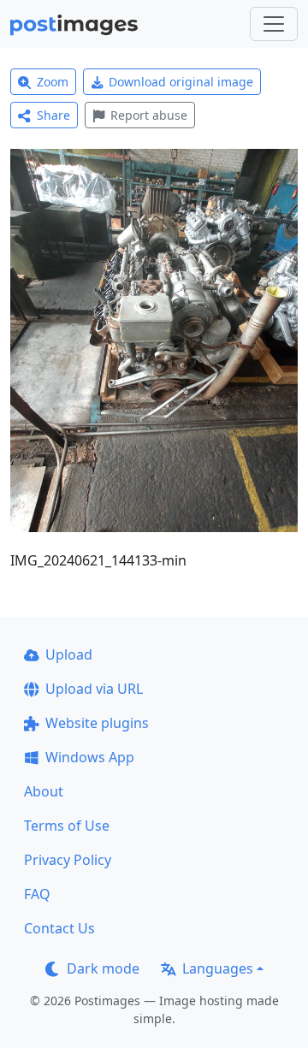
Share (53, 115)
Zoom (52, 82)
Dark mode (103, 968)
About (43, 791)
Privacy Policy (67, 859)
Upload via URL (94, 688)
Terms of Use (67, 825)
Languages (217, 968)
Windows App (89, 757)
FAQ (37, 894)
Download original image (181, 82)
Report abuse (148, 115)
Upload (68, 654)
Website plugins (97, 722)
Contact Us (59, 928)
